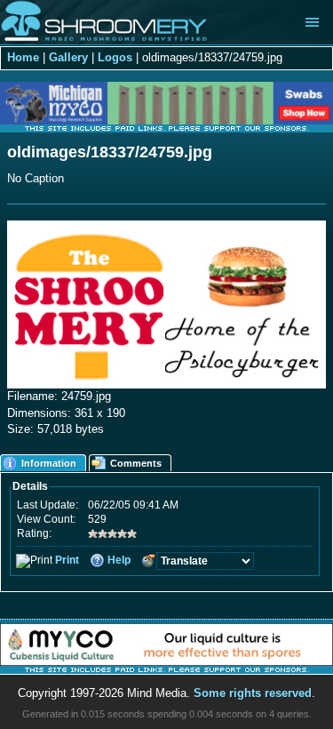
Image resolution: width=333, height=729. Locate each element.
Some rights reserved (253, 693)
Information (48, 463)
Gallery (68, 57)
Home (23, 57)
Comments (136, 463)
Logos (115, 57)
